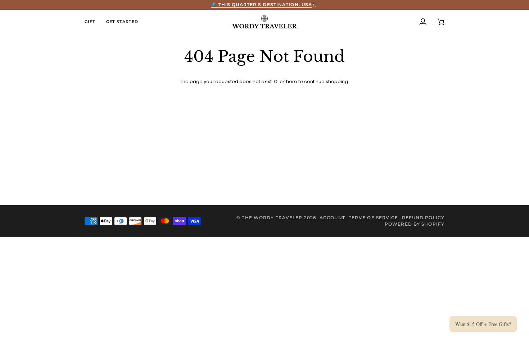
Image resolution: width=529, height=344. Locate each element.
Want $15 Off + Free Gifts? (483, 324)
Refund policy (423, 217)
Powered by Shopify (414, 224)
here (291, 81)
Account (332, 217)
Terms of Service (373, 217)
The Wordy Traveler (272, 217)
